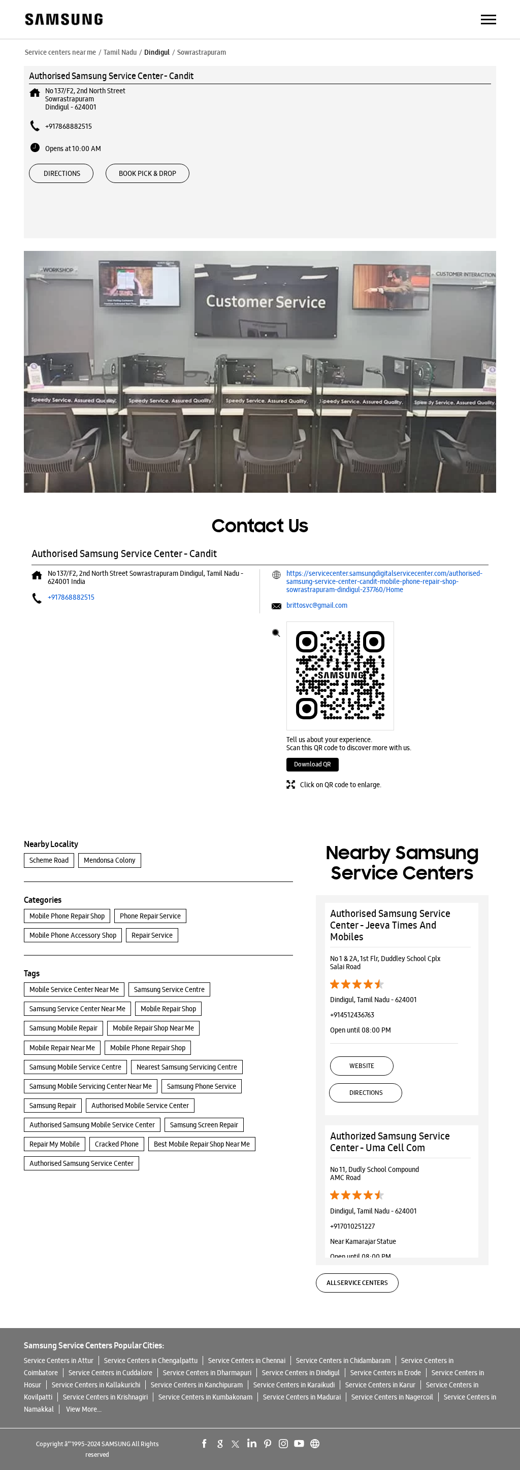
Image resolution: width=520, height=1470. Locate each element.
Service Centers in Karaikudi (294, 1384)
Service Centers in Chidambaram (343, 1360)
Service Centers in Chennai (246, 1360)
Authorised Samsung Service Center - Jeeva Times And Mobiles (390, 925)
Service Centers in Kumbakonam (205, 1397)
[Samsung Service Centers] (63, 20)
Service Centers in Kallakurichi (96, 1384)
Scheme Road (49, 860)
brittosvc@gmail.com (316, 605)
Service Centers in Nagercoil (392, 1397)
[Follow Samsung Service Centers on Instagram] (283, 1444)
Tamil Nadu (120, 52)
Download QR (312, 764)
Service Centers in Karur (380, 1384)
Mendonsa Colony (110, 860)
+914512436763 (352, 1014)
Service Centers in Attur (58, 1360)
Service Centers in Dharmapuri (207, 1372)
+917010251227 (352, 1226)
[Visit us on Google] (220, 1444)
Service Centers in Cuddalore (110, 1372)
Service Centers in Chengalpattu (151, 1360)
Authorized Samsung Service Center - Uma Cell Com (390, 1141)
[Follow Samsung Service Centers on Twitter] (236, 1444)
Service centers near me (60, 52)
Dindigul (157, 52)
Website (361, 1065)
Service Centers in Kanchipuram (197, 1384)
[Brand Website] (315, 1444)
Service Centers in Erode (385, 1372)
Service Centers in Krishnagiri (105, 1397)
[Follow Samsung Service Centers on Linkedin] (252, 1444)
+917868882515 (68, 126)
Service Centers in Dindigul (301, 1372)
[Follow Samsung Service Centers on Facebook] (205, 1444)
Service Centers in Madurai (302, 1397)
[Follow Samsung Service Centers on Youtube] (299, 1444)
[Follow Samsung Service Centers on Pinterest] (268, 1444)
